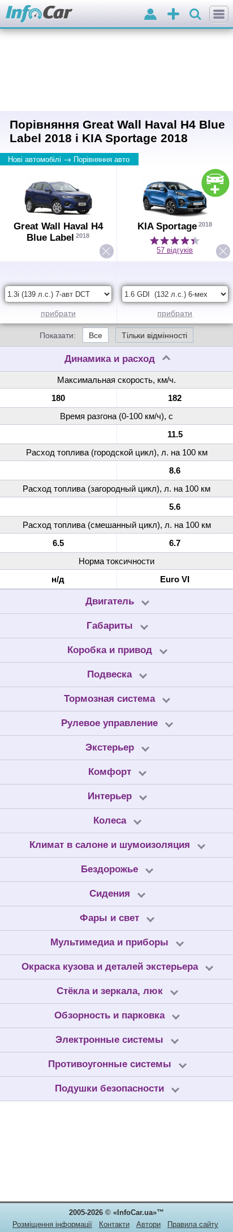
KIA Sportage (167, 226)
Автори (148, 1224)
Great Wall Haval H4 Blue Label (58, 232)
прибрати (58, 313)
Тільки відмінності (154, 335)
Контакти (114, 1224)
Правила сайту (192, 1224)
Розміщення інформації (52, 1224)
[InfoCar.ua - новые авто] (39, 14)
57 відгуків (175, 250)
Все (95, 335)
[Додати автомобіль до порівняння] (215, 183)
